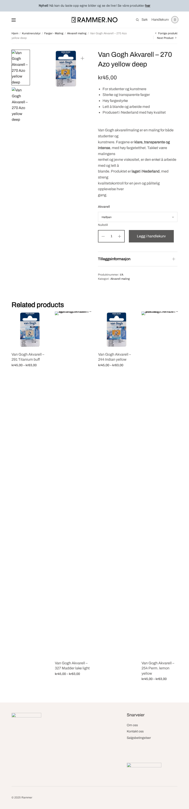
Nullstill (103, 225)
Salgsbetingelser (139, 738)
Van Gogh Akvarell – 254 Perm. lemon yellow (158, 668)
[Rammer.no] (94, 20)
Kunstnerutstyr (31, 33)
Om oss (132, 725)
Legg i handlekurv (151, 236)
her (147, 5)
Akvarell (104, 206)
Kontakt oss (135, 731)
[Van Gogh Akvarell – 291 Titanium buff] (30, 329)
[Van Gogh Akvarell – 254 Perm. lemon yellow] (160, 483)
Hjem (15, 33)
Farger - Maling (53, 33)
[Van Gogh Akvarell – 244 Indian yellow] (116, 329)
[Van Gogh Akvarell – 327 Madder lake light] (73, 483)
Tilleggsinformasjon (114, 259)
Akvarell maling (76, 33)
